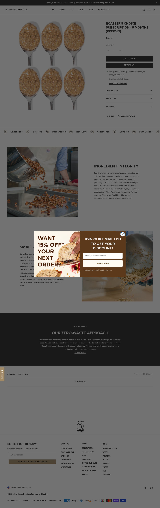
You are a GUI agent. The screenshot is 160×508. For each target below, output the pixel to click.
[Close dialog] (123, 234)
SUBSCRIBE (103, 263)
